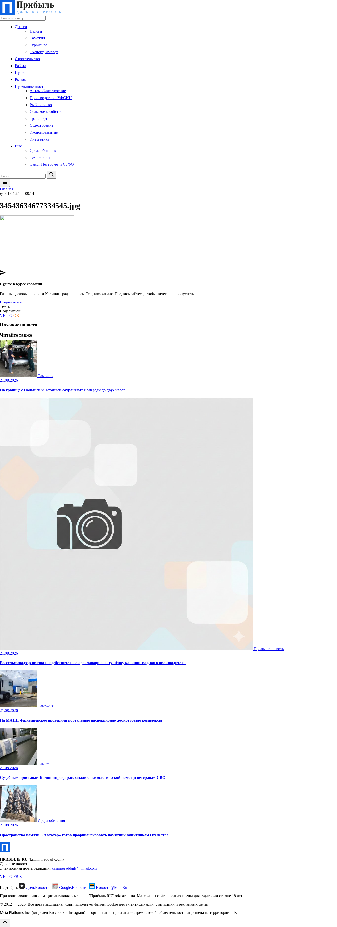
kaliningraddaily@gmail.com (74, 868)
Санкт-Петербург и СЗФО (52, 164)
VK (3, 315)
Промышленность (30, 86)
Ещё (18, 146)
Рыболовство (41, 105)
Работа (20, 66)
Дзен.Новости (38, 887)
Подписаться (11, 302)
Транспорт (38, 118)
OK (16, 315)
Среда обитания (43, 150)
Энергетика (39, 139)
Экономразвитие (44, 132)
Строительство (27, 59)
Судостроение (41, 125)
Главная (6, 189)
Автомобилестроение (48, 91)
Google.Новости (72, 887)
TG (9, 315)
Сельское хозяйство (46, 111)
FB (15, 876)
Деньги (21, 27)
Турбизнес (38, 45)
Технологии (40, 157)
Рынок (20, 79)
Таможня (37, 38)
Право (20, 73)
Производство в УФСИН (51, 98)
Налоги (36, 31)
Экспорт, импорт (44, 52)
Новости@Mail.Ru (111, 887)
